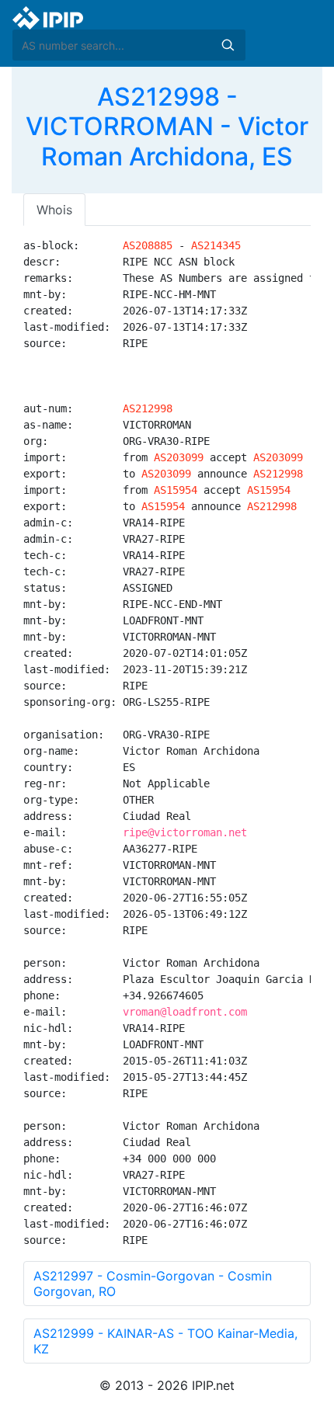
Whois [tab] (54, 209)
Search (227, 45)
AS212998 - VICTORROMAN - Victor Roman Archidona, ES (167, 127)
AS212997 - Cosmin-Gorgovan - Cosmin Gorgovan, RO (152, 1283)
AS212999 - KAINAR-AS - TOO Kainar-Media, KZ (165, 1341)
